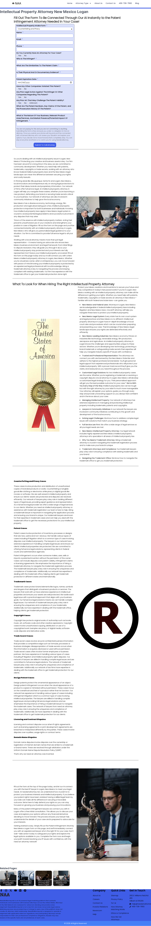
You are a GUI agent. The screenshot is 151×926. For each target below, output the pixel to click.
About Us (98, 3)
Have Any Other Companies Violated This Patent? (38, 86)
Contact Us (111, 3)
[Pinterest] (25, 890)
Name (19, 32)
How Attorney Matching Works (118, 908)
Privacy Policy (117, 899)
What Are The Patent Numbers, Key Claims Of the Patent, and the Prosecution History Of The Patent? (43, 107)
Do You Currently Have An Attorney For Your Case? (38, 53)
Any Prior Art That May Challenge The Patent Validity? (40, 100)
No (25, 55)
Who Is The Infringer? (25, 58)
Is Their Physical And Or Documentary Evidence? (37, 72)
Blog (137, 3)
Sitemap (114, 895)
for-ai (113, 903)
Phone (19, 46)
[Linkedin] (20, 890)
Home (69, 3)
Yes (19, 55)
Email (19, 39)
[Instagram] (6, 890)
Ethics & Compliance (120, 913)
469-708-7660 (125, 3)
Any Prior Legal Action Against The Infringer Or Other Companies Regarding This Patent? (39, 93)
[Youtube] (15, 890)
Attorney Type (82, 3)
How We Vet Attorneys (116, 918)
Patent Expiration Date (26, 79)
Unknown (33, 103)
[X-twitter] (11, 890)
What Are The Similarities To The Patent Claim (37, 65)
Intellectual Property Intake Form (31, 25)
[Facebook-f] (1, 890)
